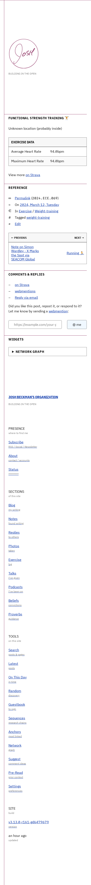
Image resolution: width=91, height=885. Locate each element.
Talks (12, 573)
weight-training (38, 217)
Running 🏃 (75, 253)
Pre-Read (15, 772)
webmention (58, 311)
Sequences (16, 718)
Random (14, 691)
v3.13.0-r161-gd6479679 (28, 822)
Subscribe (15, 442)
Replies (14, 532)
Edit (18, 224)
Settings (14, 786)
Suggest (14, 759)
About (13, 456)
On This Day (17, 677)
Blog (11, 505)
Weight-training (46, 211)
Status (13, 469)
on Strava (33, 175)
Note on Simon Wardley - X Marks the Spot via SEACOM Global (25, 253)
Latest (13, 663)
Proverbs (15, 614)
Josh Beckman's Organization (33, 397)
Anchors (14, 732)
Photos (13, 546)
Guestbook (16, 704)
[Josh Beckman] (23, 53)
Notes (13, 519)
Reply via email (26, 297)
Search (13, 650)
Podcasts (15, 587)
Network (14, 745)
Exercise (25, 211)
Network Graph (30, 351)
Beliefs (13, 600)
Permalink (22, 198)
